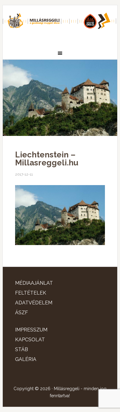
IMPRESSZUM (31, 330)
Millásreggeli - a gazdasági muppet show (60, 23)
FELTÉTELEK (30, 293)
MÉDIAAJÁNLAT (34, 283)
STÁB (21, 349)
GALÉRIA (25, 359)
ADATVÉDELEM (33, 303)
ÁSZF (21, 312)
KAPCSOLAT (30, 340)
